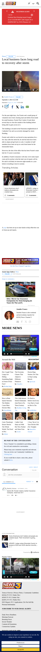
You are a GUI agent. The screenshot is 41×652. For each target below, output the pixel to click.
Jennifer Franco (8, 97)
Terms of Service (7, 593)
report (36, 495)
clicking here (8, 454)
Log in (31, 467)
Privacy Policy (18, 593)
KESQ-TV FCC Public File (11, 595)
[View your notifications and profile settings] (37, 482)
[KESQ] (13, 3)
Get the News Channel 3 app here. (20, 266)
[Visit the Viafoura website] (35, 552)
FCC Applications (16, 602)
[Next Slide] (37, 184)
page (4, 227)
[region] (20, 510)
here (11, 460)
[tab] (8, 481)
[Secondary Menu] (4, 3)
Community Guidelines (31, 593)
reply (8, 495)
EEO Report (6, 602)
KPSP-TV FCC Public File (10, 597)
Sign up (36, 467)
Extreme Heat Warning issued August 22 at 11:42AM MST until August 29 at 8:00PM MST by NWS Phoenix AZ (20, 19)
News (17, 272)
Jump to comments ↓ (8, 279)
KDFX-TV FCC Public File (11, 600)
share (31, 495)
